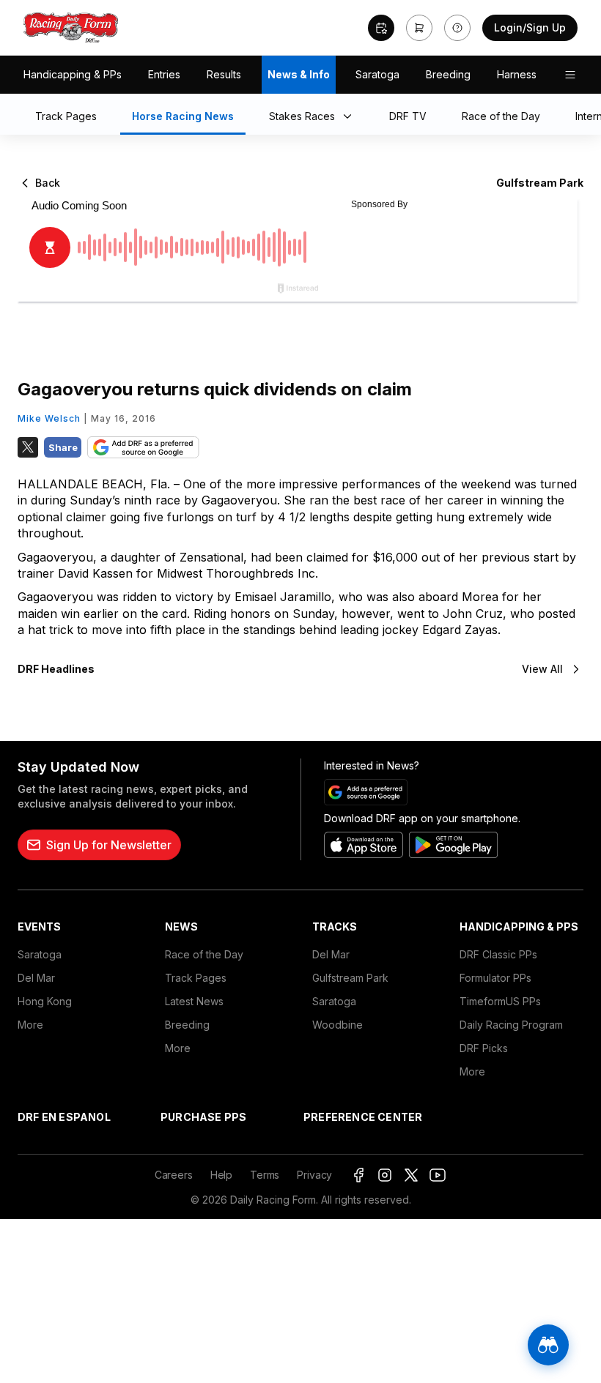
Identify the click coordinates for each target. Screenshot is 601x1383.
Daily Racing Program (511, 1024)
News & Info (299, 74)
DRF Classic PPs (498, 954)
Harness (517, 74)
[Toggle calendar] (381, 28)
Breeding (448, 74)
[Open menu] (570, 75)
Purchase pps (203, 1117)
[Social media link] (358, 1175)
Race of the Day (204, 954)
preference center (362, 1117)
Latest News (194, 1001)
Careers (174, 1174)
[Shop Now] (419, 28)
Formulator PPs (495, 978)
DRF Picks (484, 1048)
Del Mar (36, 978)
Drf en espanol (64, 1117)
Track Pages (195, 978)
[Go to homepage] (71, 27)
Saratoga (377, 74)
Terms (264, 1174)
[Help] (457, 28)
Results (224, 74)
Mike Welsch (49, 418)
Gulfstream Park (350, 978)
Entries (164, 74)
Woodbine (337, 1024)
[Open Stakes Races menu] (350, 117)
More (30, 1024)
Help (221, 1174)
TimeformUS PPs (500, 1001)
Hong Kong (45, 1001)
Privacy (314, 1174)
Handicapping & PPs (72, 74)
